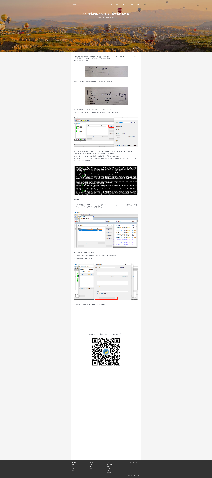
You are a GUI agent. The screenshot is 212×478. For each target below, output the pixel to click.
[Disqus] (106, 392)
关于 (73, 468)
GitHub (91, 464)
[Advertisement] (106, 34)
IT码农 (108, 470)
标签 (73, 466)
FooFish (74, 4)
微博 (91, 466)
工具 (113, 17)
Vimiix (108, 468)
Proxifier (136, 48)
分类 (73, 464)
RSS (73, 470)
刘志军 (100, 17)
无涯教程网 (110, 472)
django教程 (130, 4)
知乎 (91, 468)
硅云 (108, 466)
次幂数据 (109, 464)
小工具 (137, 4)
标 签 (123, 4)
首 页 (112, 4)
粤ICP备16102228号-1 (134, 475)
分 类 (117, 4)
